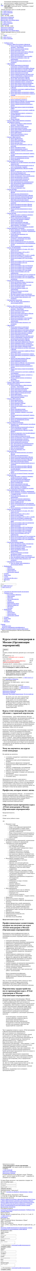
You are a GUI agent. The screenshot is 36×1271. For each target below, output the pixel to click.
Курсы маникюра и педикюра (15, 228)
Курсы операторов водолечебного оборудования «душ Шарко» (20, 224)
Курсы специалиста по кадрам (19, 72)
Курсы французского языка (18, 283)
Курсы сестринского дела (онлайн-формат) (23, 171)
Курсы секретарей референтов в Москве (22, 80)
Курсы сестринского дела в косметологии (22, 176)
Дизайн (9, 600)
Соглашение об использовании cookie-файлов (14, 1229)
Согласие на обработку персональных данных (19, 1192)
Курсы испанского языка (18, 286)
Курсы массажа (11, 213)
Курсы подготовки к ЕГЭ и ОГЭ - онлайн (23, 255)
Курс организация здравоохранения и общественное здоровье (21, 184)
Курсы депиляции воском (18, 147)
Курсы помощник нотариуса (19, 99)
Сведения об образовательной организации (16, 591)
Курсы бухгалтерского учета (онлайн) (21, 56)
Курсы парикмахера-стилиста (19, 149)
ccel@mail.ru (5, 14)
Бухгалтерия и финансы (14, 594)
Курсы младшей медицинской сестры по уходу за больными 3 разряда (22, 166)
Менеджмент (11, 63)
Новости (9, 567)
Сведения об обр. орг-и (10, 578)
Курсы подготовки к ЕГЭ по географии (22, 276)
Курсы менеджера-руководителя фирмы (22, 83)
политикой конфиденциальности (21, 1245)
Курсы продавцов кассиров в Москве (21, 204)
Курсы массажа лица (17, 143)
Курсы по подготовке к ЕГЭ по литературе (23, 274)
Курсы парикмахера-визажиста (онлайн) (22, 156)
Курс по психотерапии (17, 186)
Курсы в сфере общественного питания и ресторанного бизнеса (19, 121)
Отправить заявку (5, 1246)
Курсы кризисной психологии (19, 180)
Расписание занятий (13, 572)
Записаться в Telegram (7, 18)
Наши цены (7, 575)
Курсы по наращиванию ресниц (20, 158)
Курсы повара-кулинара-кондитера (21, 131)
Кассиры (9, 608)
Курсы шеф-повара (16, 132)
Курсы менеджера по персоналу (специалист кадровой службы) (20, 66)
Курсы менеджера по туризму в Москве (22, 69)
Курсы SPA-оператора (17, 140)
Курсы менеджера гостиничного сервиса (22, 92)
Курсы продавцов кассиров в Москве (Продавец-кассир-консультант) (21, 199)
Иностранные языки (13, 603)
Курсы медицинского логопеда (19, 177)
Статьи (6, 576)
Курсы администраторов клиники (20, 102)
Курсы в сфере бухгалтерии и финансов (18, 44)
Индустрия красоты (13, 599)
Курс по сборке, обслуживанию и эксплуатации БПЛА (20, 302)
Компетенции (19, 694)
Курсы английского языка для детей (21, 285)
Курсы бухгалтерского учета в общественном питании (19, 54)
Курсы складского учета (17, 50)
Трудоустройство (28, 694)
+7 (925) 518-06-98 (7, 12)
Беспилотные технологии (14, 300)
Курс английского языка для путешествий (23, 295)
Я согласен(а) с (16, 1245)
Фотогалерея (11, 569)
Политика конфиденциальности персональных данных (16, 1227)
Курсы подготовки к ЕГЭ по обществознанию (19, 263)
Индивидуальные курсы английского (21, 294)
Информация (7, 566)
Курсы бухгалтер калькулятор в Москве (22, 51)
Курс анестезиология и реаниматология (22, 182)
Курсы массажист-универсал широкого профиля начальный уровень (22, 215)
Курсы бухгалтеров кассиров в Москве (22, 195)
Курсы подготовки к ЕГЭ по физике (21, 268)
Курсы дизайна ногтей (17, 240)
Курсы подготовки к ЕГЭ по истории (21, 267)
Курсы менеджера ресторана (19, 128)
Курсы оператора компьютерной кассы (22, 197)
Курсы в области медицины (15, 161)
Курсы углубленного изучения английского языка (19, 291)
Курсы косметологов (17, 138)
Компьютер (10, 602)
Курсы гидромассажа (17, 220)
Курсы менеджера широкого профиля (21, 71)
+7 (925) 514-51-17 (6, 587)
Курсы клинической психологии (20, 179)
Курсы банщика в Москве (18, 141)
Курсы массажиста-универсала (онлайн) (22, 226)
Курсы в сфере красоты (14, 137)
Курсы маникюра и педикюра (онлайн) (22, 246)
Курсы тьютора (15, 119)
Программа (12, 694)
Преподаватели (11, 570)
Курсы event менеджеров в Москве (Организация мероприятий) (21, 359)
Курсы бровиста (15, 159)
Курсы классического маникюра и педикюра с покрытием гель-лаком (21, 237)
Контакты (7, 579)
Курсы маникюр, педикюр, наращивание (22, 229)
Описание (5, 694)
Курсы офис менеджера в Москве (20, 78)
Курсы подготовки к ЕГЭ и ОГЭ (20, 252)
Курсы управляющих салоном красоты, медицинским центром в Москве (22, 76)
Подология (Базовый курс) (18, 173)
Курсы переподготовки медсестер (20, 174)
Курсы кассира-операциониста (19, 194)
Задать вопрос (8, 7)
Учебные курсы (8, 43)
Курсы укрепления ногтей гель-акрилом (22, 241)
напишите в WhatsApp (11, 679)
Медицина (10, 606)
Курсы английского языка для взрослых (22, 282)
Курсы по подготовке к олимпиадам (21, 256)
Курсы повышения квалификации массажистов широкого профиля (20, 218)
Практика (10, 597)
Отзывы (6, 573)
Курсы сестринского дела (18, 188)
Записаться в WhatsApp (7, 17)
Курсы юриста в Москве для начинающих (23, 101)
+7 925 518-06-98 (7, 1170)
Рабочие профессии (13, 605)
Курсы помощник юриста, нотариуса (21, 81)
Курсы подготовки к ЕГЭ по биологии (22, 265)
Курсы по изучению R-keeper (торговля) (22, 211)
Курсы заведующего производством (21, 84)
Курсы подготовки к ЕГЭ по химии (21, 270)
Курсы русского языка (17, 253)
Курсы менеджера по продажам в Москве (22, 68)
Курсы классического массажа (19, 222)
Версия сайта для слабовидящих (10, 20)
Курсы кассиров (12, 189)
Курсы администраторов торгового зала (22, 74)
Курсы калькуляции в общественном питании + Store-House (21, 46)
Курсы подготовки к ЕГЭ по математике (22, 261)
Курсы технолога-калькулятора (19, 49)
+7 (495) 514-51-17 (7, 11)
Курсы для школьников (14, 247)
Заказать (5, 649)
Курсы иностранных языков (15, 280)
